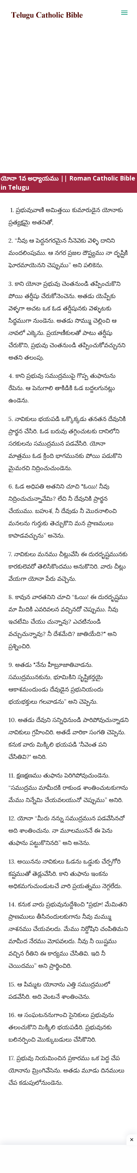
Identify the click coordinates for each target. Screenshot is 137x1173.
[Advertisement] (68, 104)
